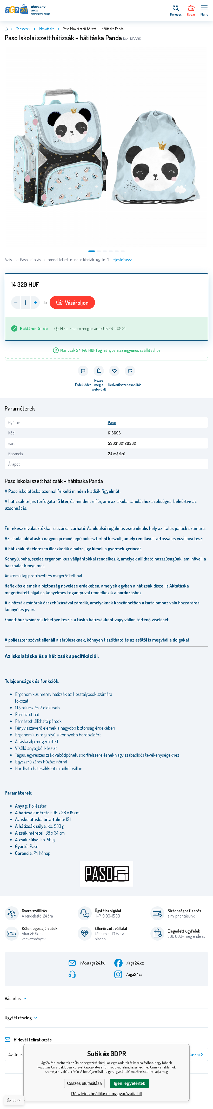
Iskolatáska (46, 29)
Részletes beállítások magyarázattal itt (106, 1094)
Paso (112, 422)
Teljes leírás (120, 259)
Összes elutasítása (84, 1083)
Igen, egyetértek (129, 1083)
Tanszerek (23, 29)
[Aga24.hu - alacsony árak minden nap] (6, 28)
